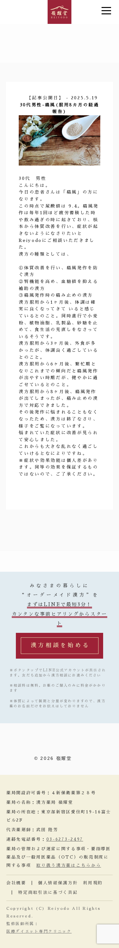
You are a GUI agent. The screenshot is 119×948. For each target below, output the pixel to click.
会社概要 (16, 883)
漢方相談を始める (60, 645)
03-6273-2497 (64, 839)
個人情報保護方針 (58, 883)
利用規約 (93, 883)
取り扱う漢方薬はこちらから (68, 865)
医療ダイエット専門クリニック (39, 931)
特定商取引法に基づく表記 (48, 892)
